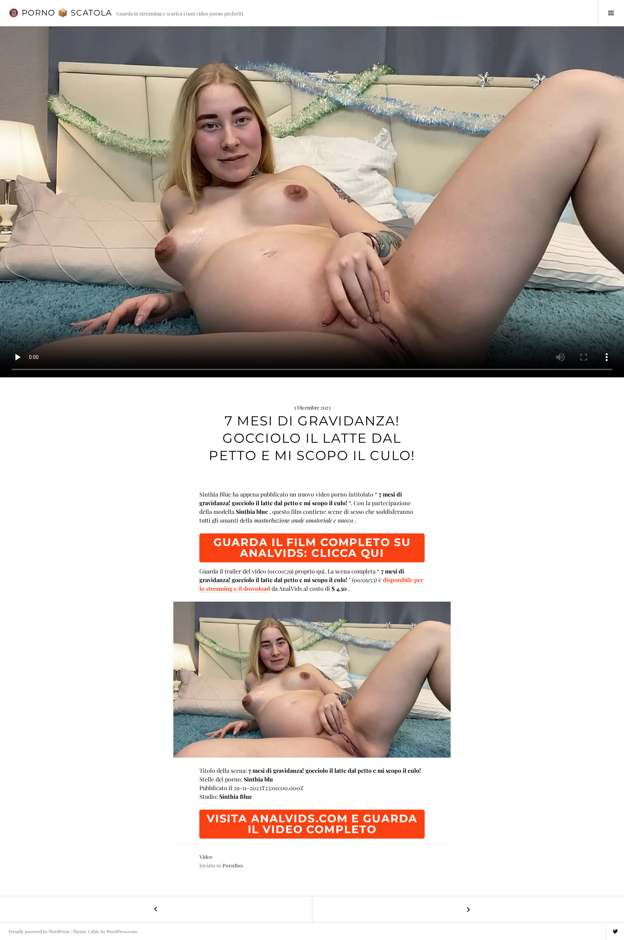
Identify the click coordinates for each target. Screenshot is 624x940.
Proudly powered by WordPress (39, 931)
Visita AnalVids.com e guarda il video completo (312, 824)
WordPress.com (122, 931)
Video (205, 856)
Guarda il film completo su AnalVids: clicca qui (312, 548)
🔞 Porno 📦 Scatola (60, 13)
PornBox (232, 865)
